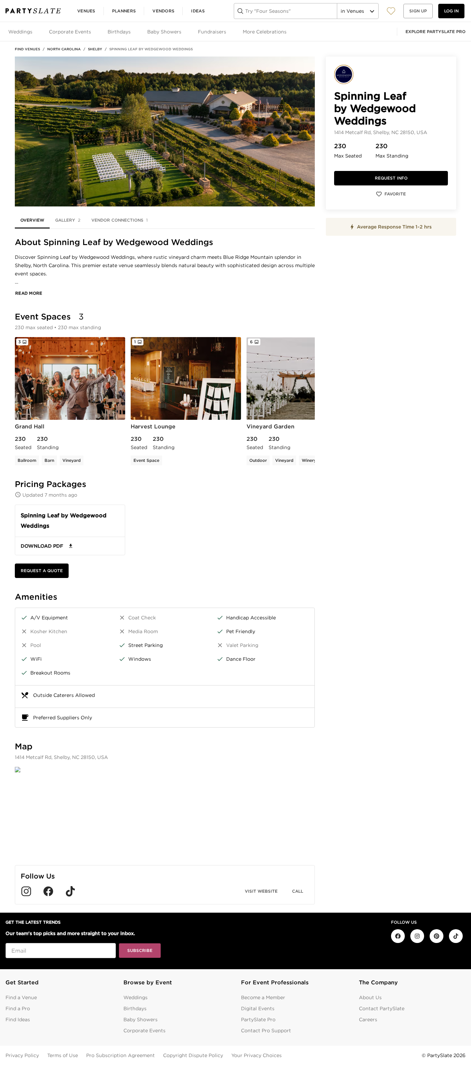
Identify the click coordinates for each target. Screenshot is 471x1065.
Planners (124, 10)
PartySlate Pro (258, 1019)
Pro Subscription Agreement (120, 1055)
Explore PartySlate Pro (435, 31)
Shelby (95, 49)
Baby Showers (140, 1019)
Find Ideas (18, 1019)
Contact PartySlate (381, 1008)
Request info (391, 178)
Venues (86, 10)
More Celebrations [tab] (265, 31)
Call (297, 891)
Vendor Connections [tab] (119, 220)
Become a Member (263, 997)
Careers (368, 1019)
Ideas (198, 10)
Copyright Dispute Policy (193, 1055)
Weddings (135, 997)
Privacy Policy (22, 1055)
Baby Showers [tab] (164, 31)
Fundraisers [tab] (212, 31)
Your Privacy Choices (256, 1055)
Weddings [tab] (20, 31)
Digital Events (257, 1008)
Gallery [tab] (67, 220)
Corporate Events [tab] (70, 31)
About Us (370, 997)
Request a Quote (42, 570)
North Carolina (64, 49)
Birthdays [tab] (119, 31)
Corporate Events (144, 1030)
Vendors (163, 10)
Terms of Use (62, 1055)
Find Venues (27, 49)
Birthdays (135, 1008)
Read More (28, 293)
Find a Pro (18, 1008)
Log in (451, 10)
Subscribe (139, 950)
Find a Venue (21, 997)
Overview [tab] (32, 220)
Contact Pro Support (266, 1030)
